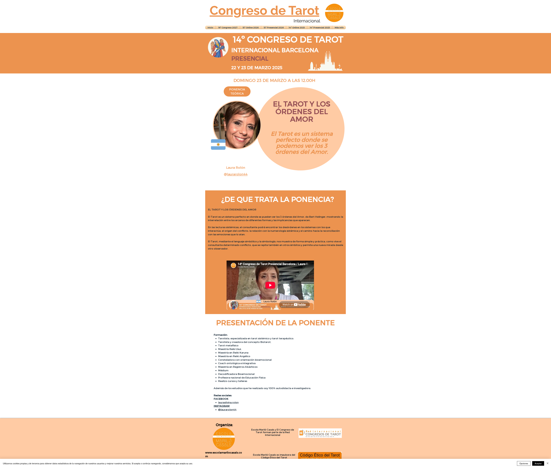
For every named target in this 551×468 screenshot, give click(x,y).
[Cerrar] (547, 463)
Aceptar (538, 463)
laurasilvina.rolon (228, 402)
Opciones (523, 463)
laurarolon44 (237, 174)
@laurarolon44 (227, 409)
